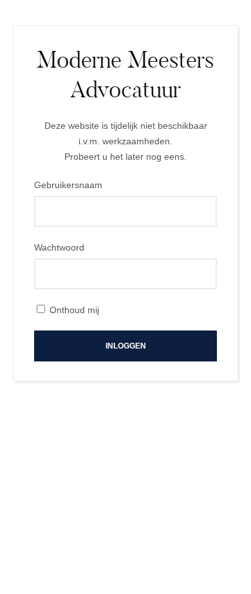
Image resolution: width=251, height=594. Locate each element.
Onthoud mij (74, 310)
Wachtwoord (59, 247)
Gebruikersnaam (68, 185)
